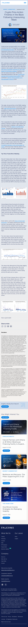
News (16, 536)
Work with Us (4, 559)
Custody (3, 540)
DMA (2, 542)
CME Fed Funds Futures (10, 108)
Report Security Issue (6, 621)
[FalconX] (6, 2)
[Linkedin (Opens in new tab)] (2, 585)
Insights (16, 538)
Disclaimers (14, 616)
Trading (2, 536)
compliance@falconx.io (7, 575)
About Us (3, 556)
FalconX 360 (4, 546)
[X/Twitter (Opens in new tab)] (6, 585)
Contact (3, 563)
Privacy (9, 616)
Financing (3, 538)
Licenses (3, 619)
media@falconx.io (5, 581)
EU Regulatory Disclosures (11, 619)
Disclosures (20, 616)
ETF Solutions (4, 544)
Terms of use (4, 616)
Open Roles (3, 561)
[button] (24, 2)
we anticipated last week (7, 49)
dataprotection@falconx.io (7, 570)
